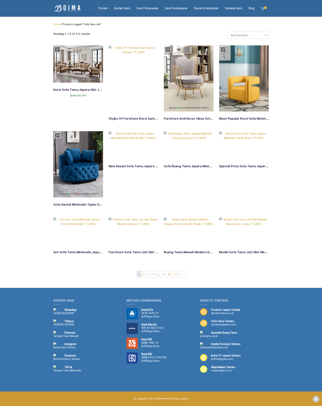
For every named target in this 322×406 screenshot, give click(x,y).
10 (169, 274)
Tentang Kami (233, 8)
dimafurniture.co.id (222, 313)
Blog (252, 8)
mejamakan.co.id (221, 370)
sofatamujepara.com (223, 324)
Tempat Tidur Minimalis (67, 370)
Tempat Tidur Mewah (66, 336)
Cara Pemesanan (147, 8)
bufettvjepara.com (222, 358)
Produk (103, 8)
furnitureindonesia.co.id (214, 347)
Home (56, 24)
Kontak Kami (122, 8)
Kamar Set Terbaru (64, 347)
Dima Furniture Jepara (66, 358)
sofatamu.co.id (209, 336)
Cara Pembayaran (176, 8)
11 (176, 274)
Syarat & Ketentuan (206, 8)
